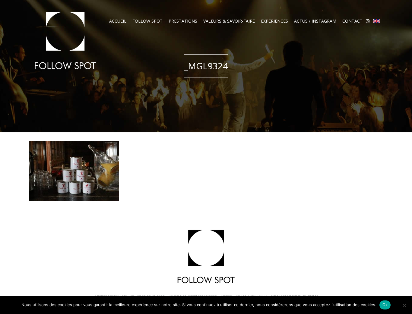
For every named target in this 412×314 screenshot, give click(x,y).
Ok (385, 304)
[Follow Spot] (65, 40)
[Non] (404, 305)
